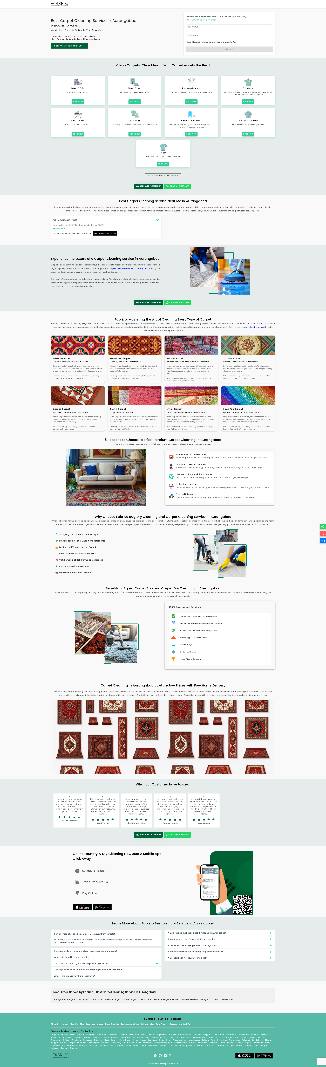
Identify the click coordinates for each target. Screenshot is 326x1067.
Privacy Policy (147, 1024)
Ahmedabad (234, 1040)
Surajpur (71, 1042)
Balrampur (90, 1034)
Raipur (53, 1037)
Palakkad (246, 1040)
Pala (133, 1037)
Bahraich (70, 1037)
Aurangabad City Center (77, 999)
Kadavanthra (243, 1034)
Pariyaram (202, 1042)
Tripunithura (219, 1034)
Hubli (107, 1040)
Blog (82, 1024)
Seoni (128, 1045)
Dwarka (73, 1048)
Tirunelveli (152, 1045)
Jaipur (256, 1045)
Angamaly (97, 1037)
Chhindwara (124, 1040)
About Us (55, 1024)
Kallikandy (105, 1042)
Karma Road (97, 999)
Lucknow (172, 1034)
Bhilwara (269, 1040)
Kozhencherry (143, 1037)
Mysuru (135, 1040)
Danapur (230, 1045)
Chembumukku (185, 1034)
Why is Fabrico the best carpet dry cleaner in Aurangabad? (197, 933)
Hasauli (185, 999)
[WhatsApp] (323, 526)
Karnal (143, 1045)
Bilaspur (264, 1034)
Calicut (192, 1042)
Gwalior (114, 1040)
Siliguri (248, 1042)
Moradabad (258, 1042)
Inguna (167, 999)
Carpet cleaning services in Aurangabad (128, 268)
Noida (72, 1034)
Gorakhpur (231, 1034)
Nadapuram (214, 1037)
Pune (213, 1040)
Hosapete (87, 1040)
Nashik (63, 1042)
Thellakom (125, 1037)
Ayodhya (239, 1042)
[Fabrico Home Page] (59, 4)
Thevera (114, 1037)
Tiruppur (54, 1042)
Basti (131, 1034)
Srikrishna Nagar (113, 999)
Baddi (138, 1042)
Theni (267, 1042)
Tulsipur (80, 1034)
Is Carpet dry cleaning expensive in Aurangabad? (192, 945)
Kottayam (83, 1045)
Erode (161, 1040)
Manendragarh (158, 1037)
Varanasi (255, 1034)
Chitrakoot (102, 1034)
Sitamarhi (81, 1042)
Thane (222, 1042)
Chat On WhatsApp (179, 186)
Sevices (65, 1024)
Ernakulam (179, 1037)
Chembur (163, 1045)
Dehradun (213, 1042)
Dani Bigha (58, 999)
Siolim (168, 1040)
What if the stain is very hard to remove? (74, 976)
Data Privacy (162, 1024)
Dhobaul (216, 999)
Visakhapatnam (180, 1040)
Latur (106, 1037)
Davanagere (93, 1042)
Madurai (104, 1045)
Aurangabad (194, 1040)
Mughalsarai (161, 1034)
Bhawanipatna (180, 1042)
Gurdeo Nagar (130, 999)
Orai (137, 1034)
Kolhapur (55, 1048)
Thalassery (116, 1042)
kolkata (205, 1040)
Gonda (61, 1037)
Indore (143, 1040)
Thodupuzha (128, 1042)
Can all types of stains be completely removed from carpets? (84, 934)
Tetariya (158, 999)
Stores (100, 1024)
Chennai (123, 1034)
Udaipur (264, 1045)
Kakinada (147, 1042)
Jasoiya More (145, 999)
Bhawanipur (227, 999)
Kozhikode (113, 1034)
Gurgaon (55, 1034)
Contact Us (184, 1024)
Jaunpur (64, 1034)
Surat (207, 1045)
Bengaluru (152, 1040)
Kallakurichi (72, 1045)
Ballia (143, 1034)
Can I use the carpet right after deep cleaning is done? (81, 963)
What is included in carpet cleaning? (72, 957)
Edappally (207, 1034)
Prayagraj (94, 1045)
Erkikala (195, 999)
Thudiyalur (198, 1045)
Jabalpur (260, 1037)
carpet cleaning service (253, 327)
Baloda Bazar (257, 1040)
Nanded (239, 1045)
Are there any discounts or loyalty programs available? (195, 951)
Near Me (74, 1024)
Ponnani (173, 1045)
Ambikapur (76, 1040)
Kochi (188, 1037)
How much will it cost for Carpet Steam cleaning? (192, 939)
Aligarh (79, 1037)
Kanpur (151, 1034)
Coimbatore (240, 1037)
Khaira (176, 999)
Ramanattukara (200, 1037)
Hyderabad (222, 1040)
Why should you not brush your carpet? (187, 958)
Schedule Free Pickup (150, 186)
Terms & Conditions (130, 1024)
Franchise (90, 1024)
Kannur (170, 1037)
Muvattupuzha (185, 1045)
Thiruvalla (98, 1040)
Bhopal (248, 1045)
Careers (173, 1024)
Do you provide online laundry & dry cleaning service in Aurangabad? (88, 969)
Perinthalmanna (117, 1045)
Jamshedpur (227, 1037)
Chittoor (66, 1040)
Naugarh (205, 999)
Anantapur (55, 1040)
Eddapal (87, 1037)
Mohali (136, 1045)
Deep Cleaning (112, 1024)
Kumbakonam (218, 1045)
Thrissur (197, 1034)
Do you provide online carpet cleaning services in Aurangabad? (85, 951)
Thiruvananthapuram (162, 1042)
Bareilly (251, 1037)
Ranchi (230, 1042)
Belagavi (64, 1048)
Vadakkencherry (58, 1045)
